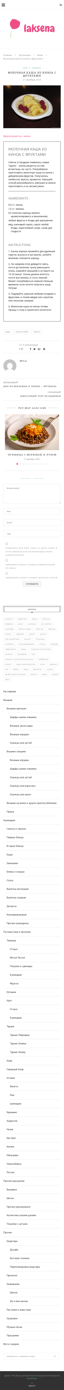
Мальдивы (12, 1155)
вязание (51, 629)
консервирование (26, 644)
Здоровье (12, 1318)
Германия (12, 1112)
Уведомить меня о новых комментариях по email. (30, 566)
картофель (9, 644)
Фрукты (14, 983)
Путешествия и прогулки (17, 931)
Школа (13, 1292)
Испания (11, 992)
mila (23, 360)
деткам (43, 634)
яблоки (55, 674)
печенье (8, 654)
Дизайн (14, 1249)
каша (7, 332)
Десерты (12, 906)
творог (16, 669)
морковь (54, 644)
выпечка (39, 629)
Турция (10, 1026)
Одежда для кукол (20, 794)
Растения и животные (19, 1309)
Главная (7, 55)
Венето (14, 1086)
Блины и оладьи (15, 871)
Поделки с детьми (17, 1223)
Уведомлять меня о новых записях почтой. (32, 578)
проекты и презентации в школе (19, 659)
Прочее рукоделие (13, 1180)
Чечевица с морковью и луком (32, 454)
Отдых (14, 949)
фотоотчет (37, 669)
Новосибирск (14, 1163)
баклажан (32, 624)
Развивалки (13, 1284)
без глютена (46, 624)
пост (33, 654)
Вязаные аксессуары (21, 725)
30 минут (9, 619)
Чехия (10, 1129)
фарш (26, 669)
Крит (9, 1000)
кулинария (15, 1103)
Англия (10, 1146)
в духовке (9, 629)
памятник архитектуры (41, 649)
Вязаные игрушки (19, 734)
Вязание (7, 700)
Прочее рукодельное (18, 1206)
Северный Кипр (15, 1069)
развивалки (43, 659)
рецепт (37, 332)
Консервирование (17, 914)
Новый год (22, 619)
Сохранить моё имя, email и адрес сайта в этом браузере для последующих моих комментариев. (31, 551)
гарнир (8, 634)
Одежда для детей (21, 742)
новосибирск (10, 649)
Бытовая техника (19, 1258)
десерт (32, 634)
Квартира (12, 1241)
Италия (11, 1077)
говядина (20, 634)
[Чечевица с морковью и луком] (32, 432)
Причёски (12, 1275)
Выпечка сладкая (16, 897)
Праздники (13, 1335)
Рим (12, 1095)
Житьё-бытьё (17, 957)
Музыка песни (14, 1327)
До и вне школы (19, 1301)
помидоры (22, 654)
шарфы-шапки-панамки (15, 674)
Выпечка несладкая (18, 888)
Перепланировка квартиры (25, 1266)
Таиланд (11, 940)
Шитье (10, 1198)
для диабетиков (12, 639)
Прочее (7, 1232)
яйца (7, 679)
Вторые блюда (15, 846)
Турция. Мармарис (20, 1035)
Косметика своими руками (21, 1215)
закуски (27, 639)
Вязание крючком (16, 708)
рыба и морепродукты (25, 664)
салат (42, 664)
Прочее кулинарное (18, 923)
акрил (20, 624)
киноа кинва (22, 332)
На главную (9, 691)
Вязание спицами (16, 751)
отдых (23, 649)
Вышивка (12, 1189)
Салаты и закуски (16, 828)
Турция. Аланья (18, 1043)
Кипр (9, 1060)
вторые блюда (25, 629)
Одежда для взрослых (22, 785)
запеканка (40, 639)
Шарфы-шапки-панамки (23, 717)
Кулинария (25, 55)
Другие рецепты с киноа (16, 136)
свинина (53, 664)
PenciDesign (32, 1378)
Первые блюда (15, 837)
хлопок (50, 669)
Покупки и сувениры (21, 966)
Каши (40, 55)
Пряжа (10, 811)
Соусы (10, 880)
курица (42, 644)
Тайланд (46, 619)
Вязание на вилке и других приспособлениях (32, 803)
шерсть (34, 674)
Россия (34, 619)
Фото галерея (11, 1344)
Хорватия (9, 624)
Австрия (11, 1137)
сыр (6, 669)
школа (44, 674)
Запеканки (12, 863)
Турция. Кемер (17, 1052)
